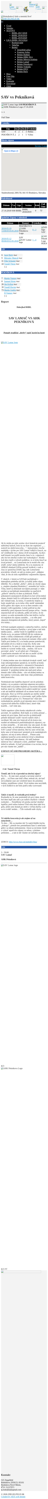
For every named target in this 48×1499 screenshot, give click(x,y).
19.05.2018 (10, 229)
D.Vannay (8, 293)
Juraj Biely (8, 255)
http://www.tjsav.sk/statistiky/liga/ (23, 842)
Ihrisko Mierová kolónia (27, 59)
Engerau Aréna (23, 52)
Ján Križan (8, 284)
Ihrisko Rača (22, 71)
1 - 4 (34, 240)
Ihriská (14, 47)
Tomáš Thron (9, 264)
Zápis (8, 86)
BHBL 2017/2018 (19, 33)
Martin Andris (10, 290)
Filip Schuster (10, 261)
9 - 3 (34, 230)
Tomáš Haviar (10, 287)
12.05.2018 (10, 240)
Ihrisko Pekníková (24, 64)
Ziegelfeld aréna (24, 50)
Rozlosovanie (17, 42)
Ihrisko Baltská (23, 55)
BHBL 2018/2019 (19, 35)
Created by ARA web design (13, 1497)
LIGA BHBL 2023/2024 (16, 40)
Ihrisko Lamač (23, 62)
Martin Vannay (10, 278)
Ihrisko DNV (22, 69)
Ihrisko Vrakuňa (24, 67)
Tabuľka (15, 45)
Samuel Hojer (10, 281)
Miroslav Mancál (11, 258)
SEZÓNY (10, 30)
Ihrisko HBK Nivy (25, 57)
